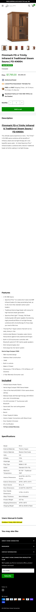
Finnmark (5, 69)
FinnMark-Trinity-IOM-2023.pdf (12, 522)
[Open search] (29, 6)
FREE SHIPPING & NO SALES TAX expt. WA (18, 1)
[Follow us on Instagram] (3, 590)
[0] (33, 6)
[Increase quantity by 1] (22, 103)
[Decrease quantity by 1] (10, 103)
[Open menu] (2, 5)
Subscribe (7, 576)
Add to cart (18, 109)
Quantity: (5, 103)
